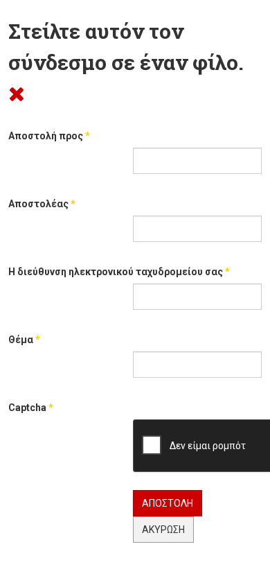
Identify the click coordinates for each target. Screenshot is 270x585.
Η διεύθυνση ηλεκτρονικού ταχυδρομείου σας (119, 271)
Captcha (30, 407)
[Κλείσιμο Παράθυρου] (16, 93)
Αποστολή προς (49, 135)
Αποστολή (167, 503)
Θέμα (24, 339)
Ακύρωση (163, 529)
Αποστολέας (41, 203)
